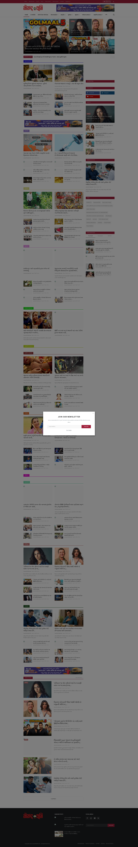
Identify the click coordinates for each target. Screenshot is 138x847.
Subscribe (86, 426)
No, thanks (68, 430)
